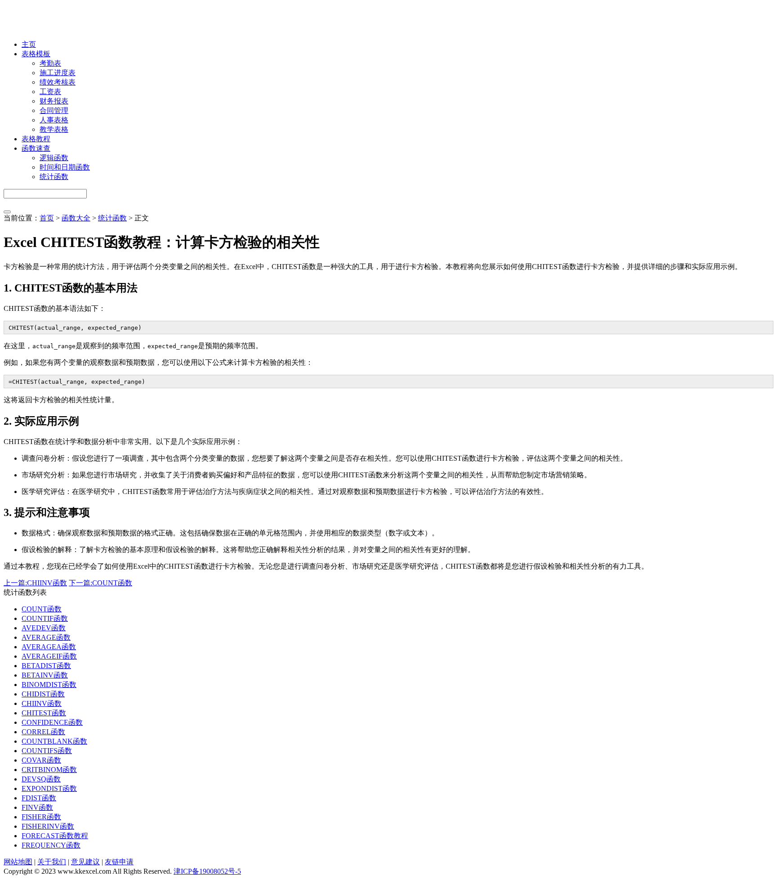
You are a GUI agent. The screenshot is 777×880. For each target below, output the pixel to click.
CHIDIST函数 (43, 694)
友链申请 (119, 862)
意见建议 (85, 862)
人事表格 (54, 120)
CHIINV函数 (42, 703)
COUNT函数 (42, 609)
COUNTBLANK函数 (54, 741)
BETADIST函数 (46, 665)
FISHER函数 (41, 817)
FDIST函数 (39, 798)
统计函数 (54, 176)
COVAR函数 (41, 760)
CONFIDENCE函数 (52, 722)
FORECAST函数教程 (55, 836)
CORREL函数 (43, 732)
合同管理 (54, 110)
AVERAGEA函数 (49, 647)
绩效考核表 (58, 82)
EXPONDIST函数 (49, 788)
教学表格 (54, 129)
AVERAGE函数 (46, 637)
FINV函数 (37, 807)
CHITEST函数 (44, 713)
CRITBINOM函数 (49, 769)
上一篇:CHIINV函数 (35, 583)
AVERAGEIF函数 (49, 656)
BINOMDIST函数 (49, 684)
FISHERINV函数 (48, 826)
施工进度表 (58, 72)
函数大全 (76, 218)
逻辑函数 (54, 158)
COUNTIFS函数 (47, 750)
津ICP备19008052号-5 (207, 871)
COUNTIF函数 (45, 618)
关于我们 (51, 862)
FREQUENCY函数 (51, 845)
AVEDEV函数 (44, 628)
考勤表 (50, 63)
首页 (47, 218)
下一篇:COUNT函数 (100, 583)
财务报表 (54, 101)
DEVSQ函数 (41, 779)
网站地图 (18, 862)
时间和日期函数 (65, 167)
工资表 (50, 91)
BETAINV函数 (45, 675)
